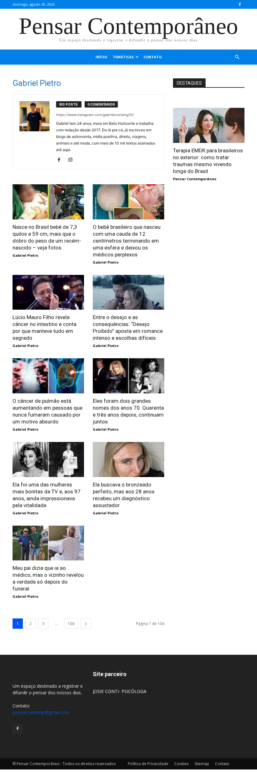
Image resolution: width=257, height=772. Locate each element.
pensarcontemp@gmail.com (41, 712)
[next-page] (86, 623)
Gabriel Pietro (25, 255)
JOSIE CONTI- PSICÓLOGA (119, 691)
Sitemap (202, 763)
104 (71, 623)
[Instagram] (72, 160)
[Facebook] (239, 4)
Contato (153, 57)
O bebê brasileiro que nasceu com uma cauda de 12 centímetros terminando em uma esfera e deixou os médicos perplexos (126, 241)
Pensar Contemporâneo (194, 178)
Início (101, 57)
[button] (236, 57)
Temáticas (123, 57)
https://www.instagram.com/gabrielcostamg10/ (95, 115)
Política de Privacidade (148, 763)
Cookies (181, 763)
